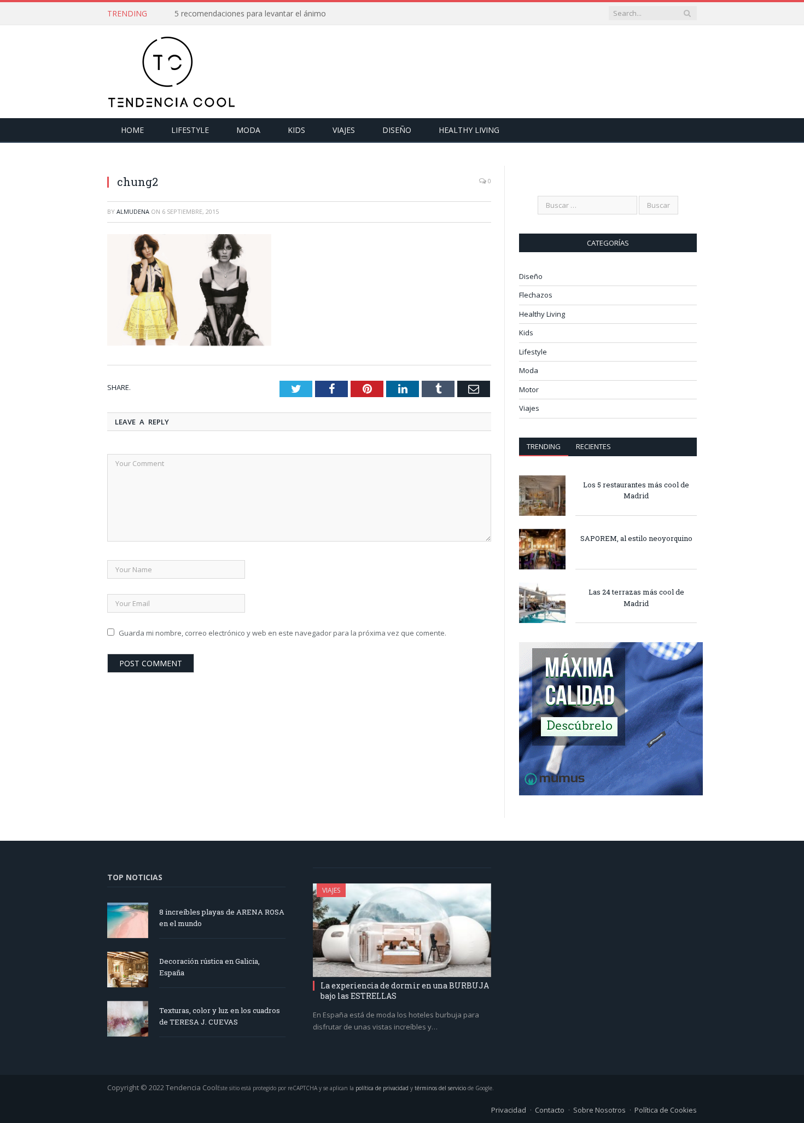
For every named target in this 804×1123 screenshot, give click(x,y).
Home (132, 130)
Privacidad (508, 1110)
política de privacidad (382, 1088)
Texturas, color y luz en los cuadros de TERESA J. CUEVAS (219, 1016)
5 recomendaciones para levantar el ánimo (250, 14)
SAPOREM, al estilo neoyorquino (636, 538)
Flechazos (535, 295)
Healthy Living (469, 130)
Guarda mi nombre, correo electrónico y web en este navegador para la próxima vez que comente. (282, 633)
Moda (248, 130)
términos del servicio (440, 1088)
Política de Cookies (665, 1110)
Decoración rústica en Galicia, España (209, 966)
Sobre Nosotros (599, 1110)
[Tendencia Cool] (171, 69)
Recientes (593, 446)
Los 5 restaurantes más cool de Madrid (636, 490)
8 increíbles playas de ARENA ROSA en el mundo (221, 917)
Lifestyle (190, 130)
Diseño (396, 130)
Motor (529, 389)
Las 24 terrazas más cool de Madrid (636, 597)
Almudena (132, 211)
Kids (296, 130)
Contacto (549, 1110)
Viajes (344, 130)
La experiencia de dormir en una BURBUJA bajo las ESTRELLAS (405, 990)
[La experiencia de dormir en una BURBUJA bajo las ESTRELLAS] (402, 930)
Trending (544, 446)
